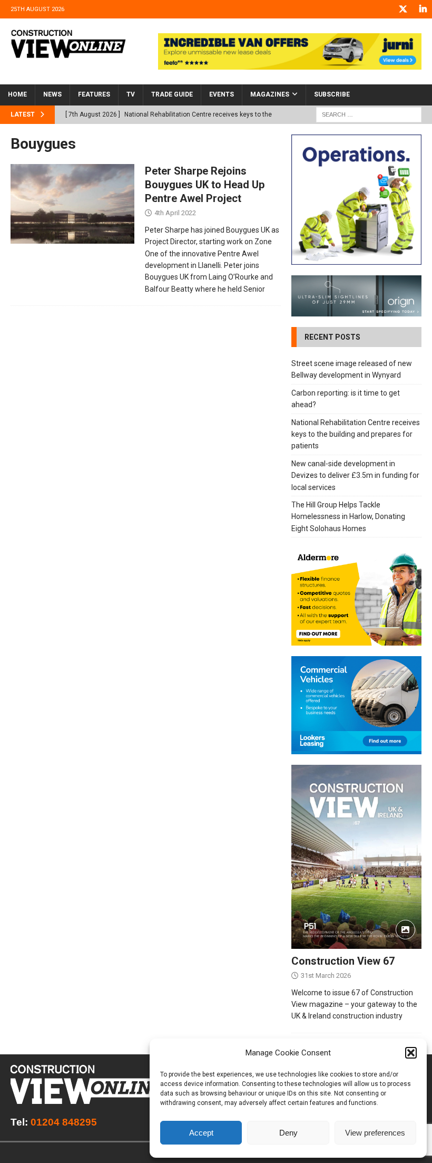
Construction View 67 (343, 961)
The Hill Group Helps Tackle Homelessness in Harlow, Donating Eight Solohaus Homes (348, 517)
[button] (411, 1052)
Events (221, 94)
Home (17, 94)
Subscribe (332, 94)
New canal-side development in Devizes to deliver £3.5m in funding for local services (355, 475)
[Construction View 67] (356, 857)
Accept (201, 1132)
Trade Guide (172, 94)
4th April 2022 (175, 213)
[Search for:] (368, 114)
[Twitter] (403, 9)
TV (130, 94)
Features (94, 94)
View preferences (375, 1132)
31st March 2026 (326, 975)
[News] (72, 204)
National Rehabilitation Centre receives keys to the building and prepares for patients (355, 434)
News (52, 94)
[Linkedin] (423, 9)
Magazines (269, 94)
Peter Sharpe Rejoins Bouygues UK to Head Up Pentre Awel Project (204, 185)
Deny (288, 1132)
